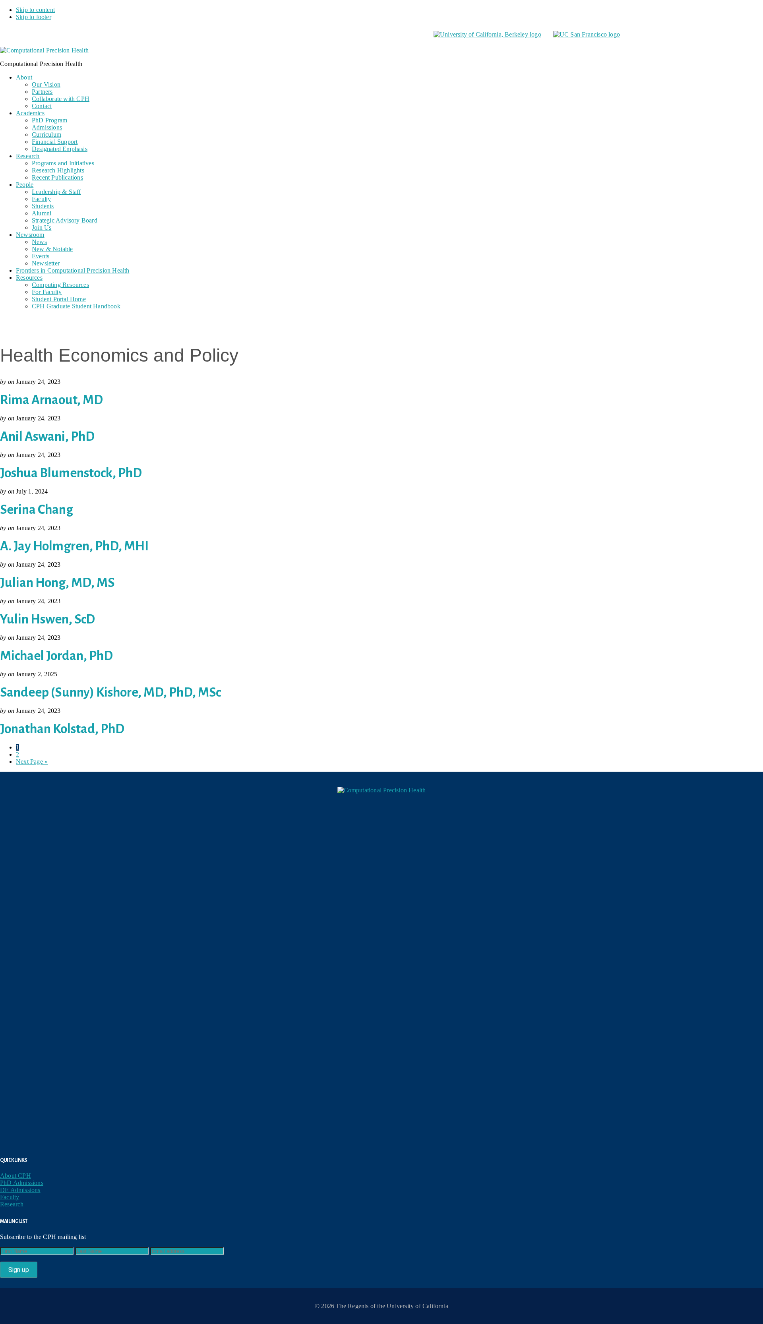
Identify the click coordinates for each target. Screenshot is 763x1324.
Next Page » (32, 761)
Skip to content (35, 9)
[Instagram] (381, 1029)
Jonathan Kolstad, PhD (62, 729)
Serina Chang (36, 510)
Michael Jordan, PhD (56, 656)
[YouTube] (381, 1099)
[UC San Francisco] (586, 34)
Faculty (9, 1197)
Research (12, 1204)
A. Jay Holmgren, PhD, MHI (74, 546)
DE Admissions (20, 1190)
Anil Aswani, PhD (47, 436)
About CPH (15, 1175)
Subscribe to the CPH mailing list (43, 1236)
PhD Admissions (21, 1182)
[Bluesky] (381, 889)
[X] (385, 819)
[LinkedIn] (381, 959)
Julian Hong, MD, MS (57, 583)
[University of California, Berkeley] (487, 34)
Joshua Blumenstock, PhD (71, 473)
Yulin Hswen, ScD (47, 619)
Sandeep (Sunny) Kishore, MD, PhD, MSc (110, 692)
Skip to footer (33, 17)
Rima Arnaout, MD (51, 400)
